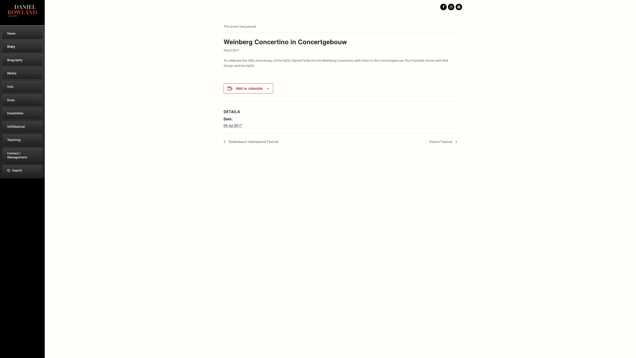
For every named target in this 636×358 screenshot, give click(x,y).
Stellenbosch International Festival (253, 141)
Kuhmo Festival (441, 141)
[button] (22, 170)
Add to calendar (249, 88)
